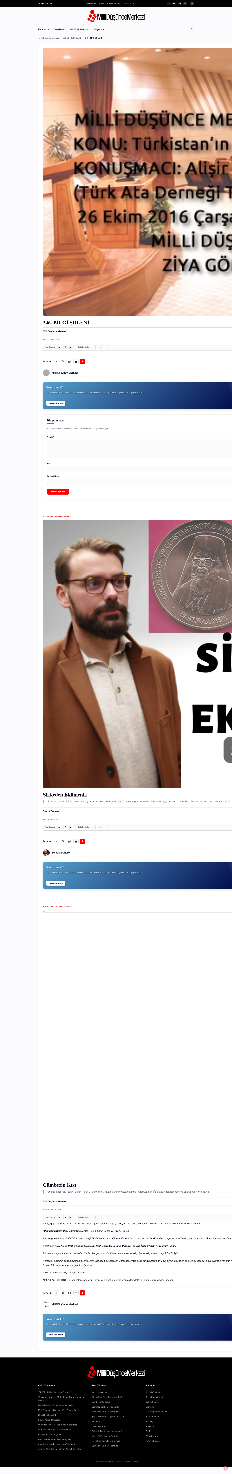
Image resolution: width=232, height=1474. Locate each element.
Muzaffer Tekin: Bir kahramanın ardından (57, 1424)
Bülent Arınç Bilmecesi (49, 1420)
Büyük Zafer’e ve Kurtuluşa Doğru (108, 1397)
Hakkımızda (91, 3)
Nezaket (96, 1421)
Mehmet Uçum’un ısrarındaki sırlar (54, 1429)
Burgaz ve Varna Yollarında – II (106, 1411)
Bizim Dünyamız (153, 1392)
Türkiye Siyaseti (153, 1441)
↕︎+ (106, 347)
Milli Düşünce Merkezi (49, 38)
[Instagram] (185, 3)
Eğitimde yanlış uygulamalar (105, 1407)
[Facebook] (180, 3)
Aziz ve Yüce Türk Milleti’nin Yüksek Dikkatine (60, 1449)
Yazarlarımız (59, 29)
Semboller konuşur (101, 1402)
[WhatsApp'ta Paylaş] (69, 361)
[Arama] (192, 29)
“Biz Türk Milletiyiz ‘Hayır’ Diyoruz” (54, 1392)
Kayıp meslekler (99, 1392)
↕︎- (93, 347)
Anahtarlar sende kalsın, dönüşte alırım (57, 1444)
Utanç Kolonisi (99, 1426)
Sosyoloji (150, 1426)
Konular (42, 29)
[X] (169, 3)
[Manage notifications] (226, 1468)
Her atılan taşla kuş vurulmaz (106, 1441)
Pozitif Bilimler (153, 1416)
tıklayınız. (82, 1272)
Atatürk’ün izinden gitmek (50, 1434)
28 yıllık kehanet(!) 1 (47, 1415)
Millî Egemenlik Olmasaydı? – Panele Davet (59, 1410)
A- (59, 347)
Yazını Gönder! (56, 403)
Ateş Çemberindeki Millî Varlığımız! (54, 1439)
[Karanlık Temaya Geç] (192, 3)
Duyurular (99, 29)
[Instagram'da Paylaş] (76, 361)
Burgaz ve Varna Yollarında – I (106, 1445)
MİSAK (101, 3)
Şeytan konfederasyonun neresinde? (109, 1416)
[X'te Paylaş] (63, 361)
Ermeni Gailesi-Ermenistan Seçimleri (55, 1405)
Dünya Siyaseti (153, 1402)
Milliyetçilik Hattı (114, 3)
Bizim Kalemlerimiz (155, 1397)
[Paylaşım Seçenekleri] (82, 361)
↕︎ (99, 347)
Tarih (148, 1431)
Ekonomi (150, 1407)
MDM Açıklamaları (80, 29)
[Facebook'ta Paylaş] (56, 361)
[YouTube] (174, 3)
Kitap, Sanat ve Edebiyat (157, 1411)
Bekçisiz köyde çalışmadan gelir (107, 1431)
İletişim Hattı (129, 3)
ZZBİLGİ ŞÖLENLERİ (72, 38)
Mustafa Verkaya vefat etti (105, 1436)
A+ (71, 347)
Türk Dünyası (152, 1436)
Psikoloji (150, 1421)
